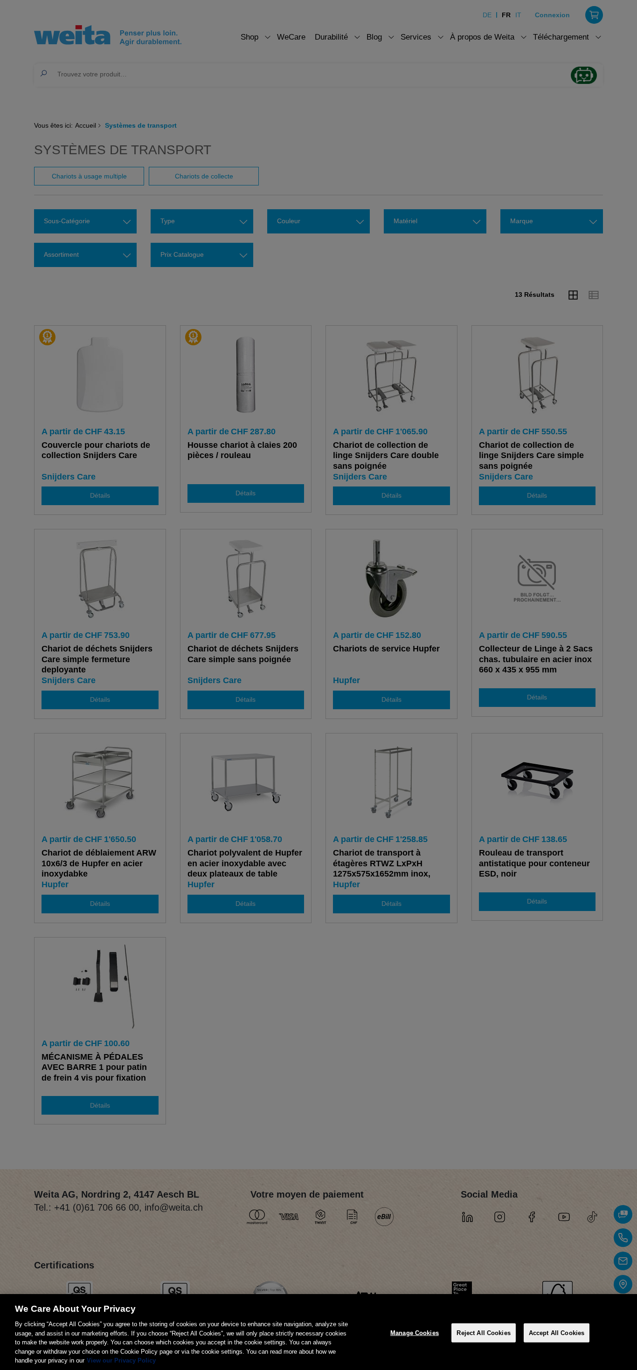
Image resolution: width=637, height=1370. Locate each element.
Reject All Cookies (483, 1332)
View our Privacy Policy (121, 1360)
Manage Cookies (414, 1332)
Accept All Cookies (556, 1332)
